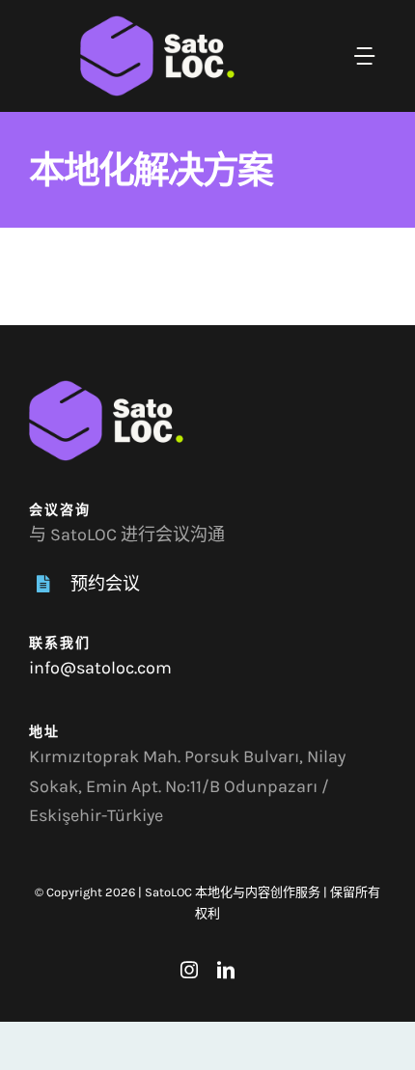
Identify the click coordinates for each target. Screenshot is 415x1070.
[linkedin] (226, 969)
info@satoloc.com (100, 667)
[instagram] (189, 969)
